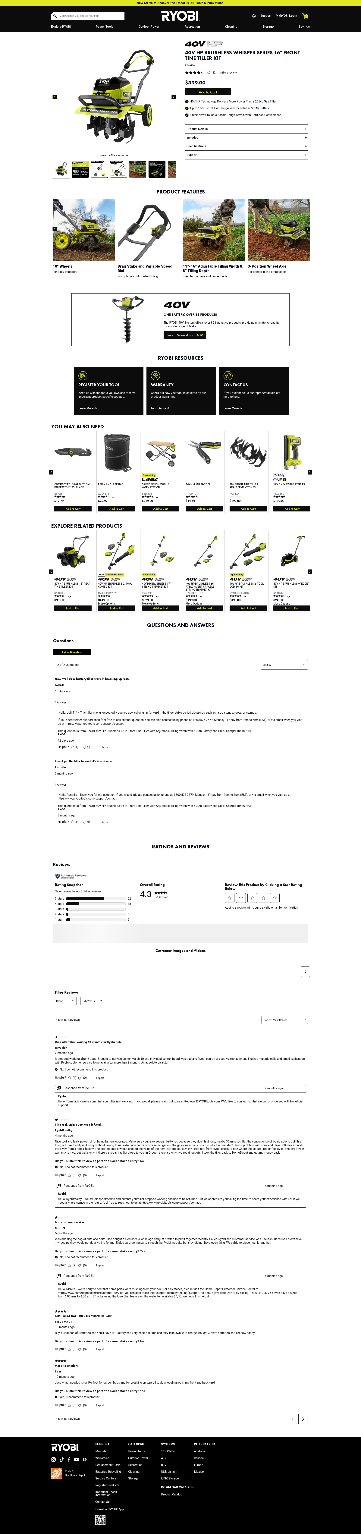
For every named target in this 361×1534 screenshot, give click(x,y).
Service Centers (105, 1485)
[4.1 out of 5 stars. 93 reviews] (60, 596)
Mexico (199, 1478)
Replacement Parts (108, 1471)
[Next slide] (173, 97)
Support (265, 15)
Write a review (228, 72)
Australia (200, 1458)
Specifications (196, 146)
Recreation (192, 26)
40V (163, 1464)
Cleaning (231, 26)
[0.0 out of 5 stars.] (236, 497)
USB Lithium (169, 1478)
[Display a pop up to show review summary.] (114, 498)
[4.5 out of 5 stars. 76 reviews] (148, 497)
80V (163, 1471)
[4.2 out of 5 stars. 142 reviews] (279, 596)
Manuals (100, 1458)
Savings (304, 26)
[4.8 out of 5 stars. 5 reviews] (192, 497)
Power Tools (104, 26)
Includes (192, 137)
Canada (199, 1464)
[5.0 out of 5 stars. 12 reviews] (279, 497)
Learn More (85, 408)
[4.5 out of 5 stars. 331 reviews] (148, 596)
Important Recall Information (106, 1500)
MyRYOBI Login (286, 15)
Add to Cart (208, 92)
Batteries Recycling (108, 1478)
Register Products (107, 1491)
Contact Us (102, 1508)
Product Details (197, 129)
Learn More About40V (185, 335)
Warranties (102, 1464)
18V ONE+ (168, 1458)
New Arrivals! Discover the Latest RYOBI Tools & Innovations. (180, 3)
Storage (268, 26)
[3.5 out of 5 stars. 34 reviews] (104, 497)
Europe (198, 1471)
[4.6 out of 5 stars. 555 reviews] (192, 596)
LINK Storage (170, 1485)
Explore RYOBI (61, 26)
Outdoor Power (149, 26)
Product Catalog (171, 1501)
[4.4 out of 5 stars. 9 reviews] (60, 497)
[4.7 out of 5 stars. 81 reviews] (236, 596)
